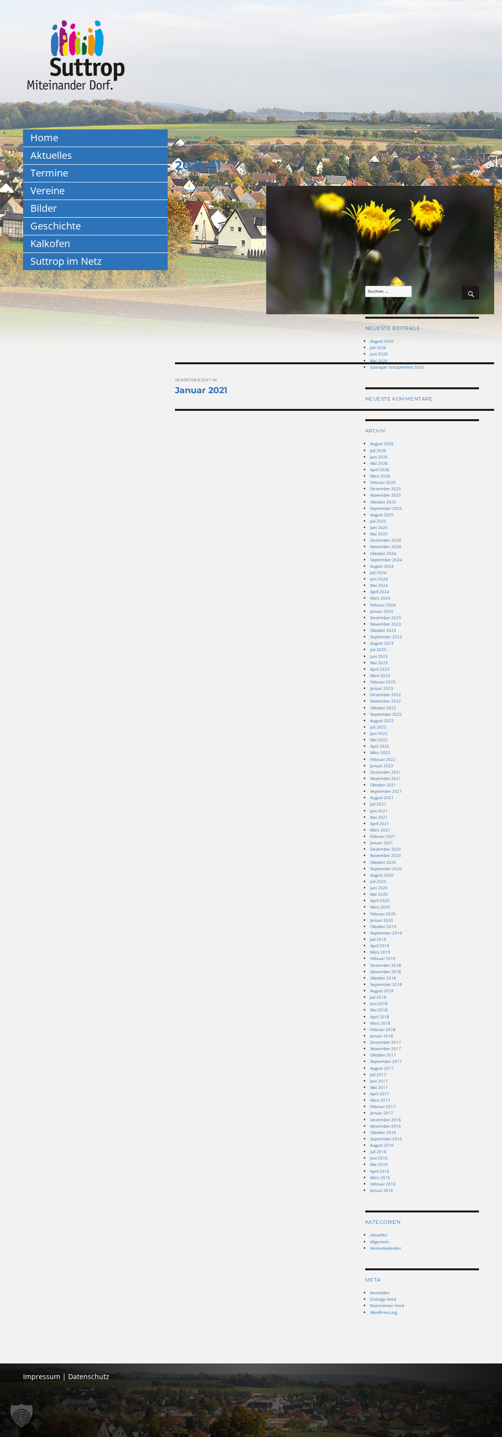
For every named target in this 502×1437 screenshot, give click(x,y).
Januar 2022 (381, 765)
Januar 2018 (381, 1035)
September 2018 (386, 984)
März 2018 (380, 1023)
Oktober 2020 (383, 862)
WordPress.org (383, 1312)
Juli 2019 (378, 939)
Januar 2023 (381, 688)
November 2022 (385, 701)
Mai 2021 (379, 817)
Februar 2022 (383, 759)
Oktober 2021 (383, 784)
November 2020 (385, 855)
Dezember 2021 (385, 772)
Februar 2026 (383, 482)
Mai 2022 (379, 739)
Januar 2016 (381, 1190)
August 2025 (382, 514)
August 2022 (382, 720)
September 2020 (386, 868)
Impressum (41, 1376)
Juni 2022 (379, 733)
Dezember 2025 (385, 488)
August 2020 (382, 875)
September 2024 (386, 559)
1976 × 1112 (187, 198)
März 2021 (380, 829)
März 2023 (380, 675)
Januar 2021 (381, 842)
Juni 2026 (379, 353)
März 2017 (380, 1100)
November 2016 (385, 1126)
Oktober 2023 (383, 630)
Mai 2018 (379, 1009)
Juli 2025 (378, 521)
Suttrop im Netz (65, 261)
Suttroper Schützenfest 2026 (397, 367)
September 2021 (386, 791)
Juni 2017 (379, 1081)
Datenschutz (88, 1376)
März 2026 (380, 476)
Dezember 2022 (385, 694)
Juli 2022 (378, 727)
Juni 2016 (379, 1157)
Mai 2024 (379, 585)
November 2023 (385, 624)
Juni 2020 (379, 887)
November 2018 (385, 971)
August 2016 (382, 1145)
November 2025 (385, 495)
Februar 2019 (383, 958)
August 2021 (382, 797)
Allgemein (379, 1241)
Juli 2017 (378, 1074)
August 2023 (382, 643)
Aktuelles (51, 155)
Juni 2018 (379, 1003)
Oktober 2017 (383, 1055)
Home (44, 137)
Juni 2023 (379, 656)
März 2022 (380, 752)
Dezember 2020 (385, 849)
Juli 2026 (378, 347)
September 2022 (386, 714)
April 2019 (379, 945)
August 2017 (382, 1068)
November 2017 (385, 1048)
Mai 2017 (379, 1087)
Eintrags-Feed (383, 1299)
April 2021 (379, 823)
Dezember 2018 (385, 965)
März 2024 (380, 598)
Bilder (43, 208)
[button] (21, 1415)
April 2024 (379, 591)
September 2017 (386, 1061)
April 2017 (379, 1093)
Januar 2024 (381, 611)
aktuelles (378, 1234)
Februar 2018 (383, 1029)
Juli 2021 (378, 804)
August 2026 (382, 341)
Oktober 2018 (383, 978)
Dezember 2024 (385, 540)
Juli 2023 (378, 649)
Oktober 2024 (383, 553)
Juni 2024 (379, 578)
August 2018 (382, 990)
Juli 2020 (378, 881)
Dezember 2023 (385, 617)
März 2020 (380, 906)
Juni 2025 (379, 527)
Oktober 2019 (383, 926)
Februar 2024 (383, 604)
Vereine (47, 190)
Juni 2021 (379, 810)
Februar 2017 (383, 1106)
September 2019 (386, 932)
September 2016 (386, 1138)
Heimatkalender (385, 1248)
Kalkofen (50, 243)
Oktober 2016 (383, 1132)
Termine (49, 172)
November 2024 (385, 546)
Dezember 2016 (385, 1119)
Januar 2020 (381, 920)
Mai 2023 (379, 662)
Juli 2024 (378, 572)
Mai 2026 (379, 360)
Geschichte (55, 225)
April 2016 (379, 1171)
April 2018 (379, 1016)
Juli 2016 (378, 1151)
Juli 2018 (378, 997)
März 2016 (380, 1177)
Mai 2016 (379, 1164)
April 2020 (379, 900)
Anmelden (380, 1292)
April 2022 (379, 746)
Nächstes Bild (188, 137)
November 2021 (385, 778)
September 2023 (386, 636)
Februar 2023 (383, 681)
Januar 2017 (381, 1112)
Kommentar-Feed (387, 1305)
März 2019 (380, 952)
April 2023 (379, 669)
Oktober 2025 (383, 501)
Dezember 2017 (385, 1042)
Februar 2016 (383, 1183)
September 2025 (386, 508)
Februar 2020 (383, 913)
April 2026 (379, 469)
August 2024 (382, 566)
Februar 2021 (383, 836)
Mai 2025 (379, 533)
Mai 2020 (379, 894)
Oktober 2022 (383, 707)
